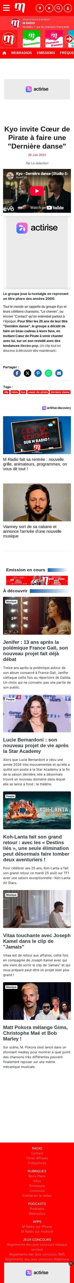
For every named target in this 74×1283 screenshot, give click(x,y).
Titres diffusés (37, 1158)
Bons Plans (37, 1176)
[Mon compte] (68, 8)
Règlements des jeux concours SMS (37, 1254)
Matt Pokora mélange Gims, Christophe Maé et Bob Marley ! (35, 1033)
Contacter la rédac (37, 1196)
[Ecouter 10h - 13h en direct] (37, 580)
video (14, 392)
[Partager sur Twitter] (26, 375)
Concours (37, 1191)
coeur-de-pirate (38, 392)
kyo (23, 392)
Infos (37, 1181)
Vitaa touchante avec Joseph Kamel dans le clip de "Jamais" (37, 941)
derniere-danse (60, 392)
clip (6, 392)
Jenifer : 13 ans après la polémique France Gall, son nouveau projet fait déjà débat (35, 650)
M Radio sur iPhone (37, 1227)
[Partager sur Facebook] (16, 375)
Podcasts (37, 1209)
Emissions (46, 53)
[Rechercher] (58, 8)
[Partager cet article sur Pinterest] (37, 375)
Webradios (21, 53)
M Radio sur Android (37, 1231)
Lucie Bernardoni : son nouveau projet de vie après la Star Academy (35, 745)
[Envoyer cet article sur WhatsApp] (47, 375)
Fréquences (37, 1163)
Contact (37, 1153)
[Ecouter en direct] (49, 8)
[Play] (5, 36)
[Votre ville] (40, 8)
